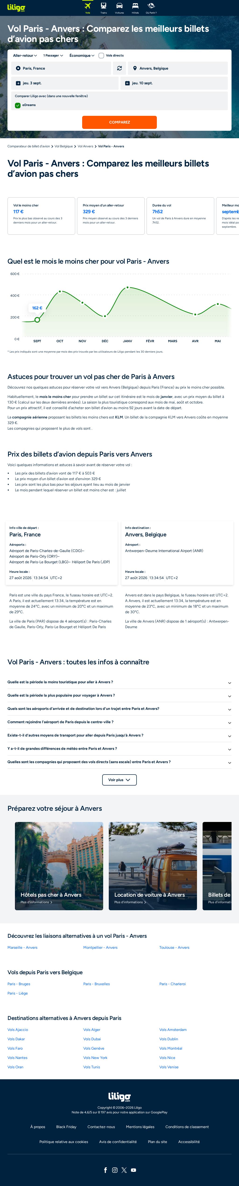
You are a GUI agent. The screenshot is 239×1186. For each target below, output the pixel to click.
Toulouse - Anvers (174, 947)
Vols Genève (93, 1048)
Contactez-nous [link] (101, 1127)
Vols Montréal (170, 1048)
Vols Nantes (17, 1057)
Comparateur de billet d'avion (28, 146)
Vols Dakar (16, 1039)
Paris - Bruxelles (96, 984)
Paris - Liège (17, 993)
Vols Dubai (92, 1039)
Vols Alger (91, 1029)
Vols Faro (15, 1048)
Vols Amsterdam (173, 1029)
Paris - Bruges (18, 984)
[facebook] (105, 1170)
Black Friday (66, 1127)
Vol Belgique (64, 146)
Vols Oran (15, 1067)
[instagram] (115, 1170)
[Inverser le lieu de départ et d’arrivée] (119, 68)
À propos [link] (37, 1127)
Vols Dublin (168, 1039)
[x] (124, 1170)
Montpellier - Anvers (100, 947)
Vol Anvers (85, 146)
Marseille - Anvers (22, 947)
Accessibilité (189, 1142)
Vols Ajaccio (17, 1029)
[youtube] (133, 1170)
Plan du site (157, 1142)
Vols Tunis (91, 1067)
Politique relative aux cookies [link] (63, 1142)
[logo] (16, 8)
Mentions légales (140, 1127)
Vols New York (95, 1057)
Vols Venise (169, 1067)
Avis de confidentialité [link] (118, 1142)
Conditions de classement (187, 1127)
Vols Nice (167, 1057)
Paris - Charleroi (172, 984)
